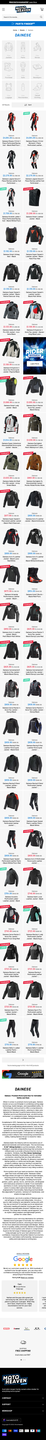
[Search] (41, 17)
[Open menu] (3, 9)
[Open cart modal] (41, 9)
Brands (22, 30)
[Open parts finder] (23, 23)
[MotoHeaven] (23, 9)
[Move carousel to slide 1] (21, 1359)
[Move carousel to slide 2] (23, 1359)
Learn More (33, 2)
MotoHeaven (18, 1424)
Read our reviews (27, 1277)
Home (15, 30)
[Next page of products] (23, 1060)
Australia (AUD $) (12, 1420)
